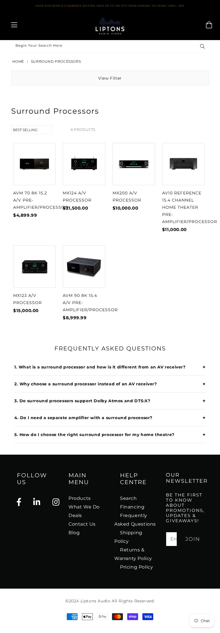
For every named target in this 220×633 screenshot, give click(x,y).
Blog (74, 532)
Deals (75, 515)
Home (17, 61)
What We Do (84, 507)
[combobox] (110, 46)
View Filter (110, 78)
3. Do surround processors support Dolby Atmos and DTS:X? (110, 401)
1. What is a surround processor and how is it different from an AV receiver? (110, 367)
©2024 (72, 601)
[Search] (202, 46)
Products (79, 498)
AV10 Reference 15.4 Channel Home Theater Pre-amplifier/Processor (189, 207)
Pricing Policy (136, 567)
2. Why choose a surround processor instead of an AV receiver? (110, 384)
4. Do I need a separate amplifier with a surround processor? (110, 418)
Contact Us (82, 524)
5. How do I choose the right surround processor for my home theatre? (110, 434)
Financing (132, 507)
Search (128, 498)
